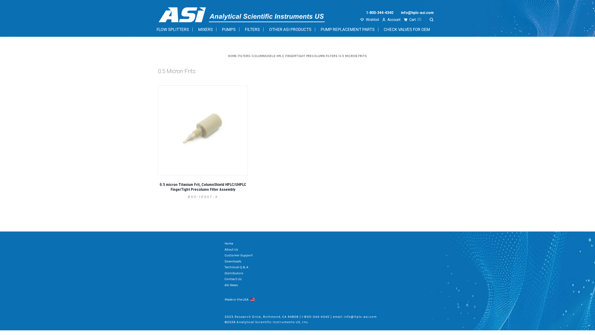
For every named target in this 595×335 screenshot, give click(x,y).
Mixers (205, 29)
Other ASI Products (290, 29)
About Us (231, 249)
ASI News (231, 285)
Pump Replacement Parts (348, 29)
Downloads (233, 261)
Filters (252, 29)
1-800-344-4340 (379, 12)
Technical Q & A (236, 267)
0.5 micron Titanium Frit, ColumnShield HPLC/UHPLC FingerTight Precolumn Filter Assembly (203, 187)
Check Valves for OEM (407, 29)
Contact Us (233, 279)
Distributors (234, 273)
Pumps (229, 29)
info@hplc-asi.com (417, 12)
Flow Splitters (173, 29)
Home (229, 243)
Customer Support (239, 255)
